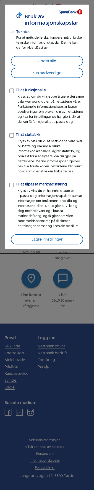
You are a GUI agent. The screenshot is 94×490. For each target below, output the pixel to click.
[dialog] (47, 127)
